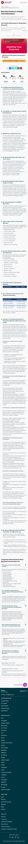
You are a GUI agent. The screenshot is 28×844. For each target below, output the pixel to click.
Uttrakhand (4, 755)
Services (6, 6)
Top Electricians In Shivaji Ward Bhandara (10, 7)
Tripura (3, 777)
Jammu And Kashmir (6, 772)
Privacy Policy (4, 824)
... (24, 19)
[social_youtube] (12, 837)
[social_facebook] (10, 837)
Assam (2, 770)
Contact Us (4, 819)
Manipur (3, 757)
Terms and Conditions (6, 821)
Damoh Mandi (4, 706)
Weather (3, 809)
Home (2, 6)
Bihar (2, 718)
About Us (22, 691)
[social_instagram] (18, 837)
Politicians (3, 804)
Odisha (3, 740)
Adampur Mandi (5, 708)
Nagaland (3, 782)
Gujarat (3, 745)
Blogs (2, 807)
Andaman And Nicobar (6, 742)
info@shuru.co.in (10, 694)
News (2, 797)
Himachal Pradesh (5, 789)
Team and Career (5, 826)
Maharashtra (4, 725)
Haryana (3, 787)
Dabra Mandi (4, 710)
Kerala (2, 738)
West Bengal (4, 784)
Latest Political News (6, 802)
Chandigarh (4, 779)
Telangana (4, 774)
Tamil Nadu (4, 767)
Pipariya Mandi (4, 701)
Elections (3, 799)
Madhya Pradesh (5, 723)
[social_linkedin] (15, 837)
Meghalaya (4, 750)
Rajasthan (3, 752)
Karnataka (3, 730)
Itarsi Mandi (4, 703)
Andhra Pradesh (5, 760)
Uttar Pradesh (4, 747)
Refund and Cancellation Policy (9, 829)
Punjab (2, 762)
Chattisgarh (4, 720)
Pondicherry (4, 735)
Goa (2, 733)
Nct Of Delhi (4, 728)
